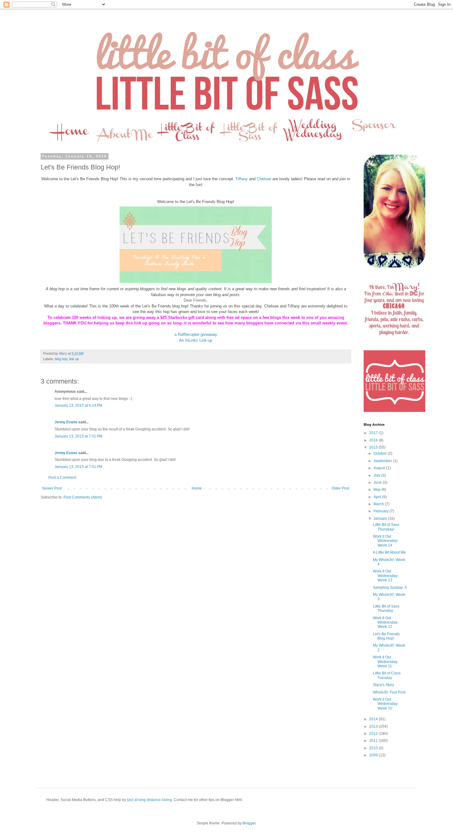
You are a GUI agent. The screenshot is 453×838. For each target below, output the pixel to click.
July (377, 475)
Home (197, 488)
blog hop (61, 359)
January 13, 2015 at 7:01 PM (78, 436)
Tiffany (241, 179)
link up (74, 359)
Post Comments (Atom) (82, 497)
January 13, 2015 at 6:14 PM (78, 405)
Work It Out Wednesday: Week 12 (385, 622)
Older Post (340, 488)
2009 (374, 755)
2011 (374, 740)
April (377, 497)
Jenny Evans (66, 422)
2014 (374, 719)
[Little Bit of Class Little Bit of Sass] (394, 411)
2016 (374, 440)
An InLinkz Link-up (195, 340)
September (383, 461)
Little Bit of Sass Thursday (386, 608)
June (378, 482)
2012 (374, 733)
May (377, 489)
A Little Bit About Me (389, 552)
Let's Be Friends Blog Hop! (386, 636)
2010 (374, 748)
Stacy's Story (383, 685)
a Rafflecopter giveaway (195, 334)
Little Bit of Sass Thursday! (386, 527)
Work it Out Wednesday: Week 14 (385, 540)
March (379, 504)
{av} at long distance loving (149, 800)
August (379, 468)
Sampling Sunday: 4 (390, 587)
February (381, 511)
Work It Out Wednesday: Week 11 (385, 661)
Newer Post (52, 488)
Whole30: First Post (389, 692)
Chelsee (264, 179)
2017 (374, 433)
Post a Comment (62, 477)
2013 (374, 726)
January (380, 518)
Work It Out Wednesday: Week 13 (385, 575)
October (380, 453)
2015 (374, 447)
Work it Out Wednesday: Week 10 (385, 703)
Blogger (249, 823)
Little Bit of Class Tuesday (387, 675)
